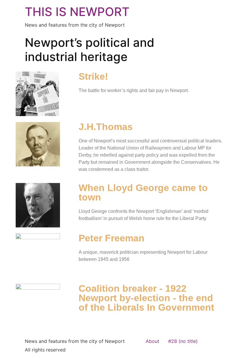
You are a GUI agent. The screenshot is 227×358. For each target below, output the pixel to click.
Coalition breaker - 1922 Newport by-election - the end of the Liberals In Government (146, 298)
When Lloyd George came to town (143, 192)
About (152, 341)
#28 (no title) (183, 341)
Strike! (93, 76)
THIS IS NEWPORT (77, 11)
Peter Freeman (112, 238)
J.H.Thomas (106, 126)
